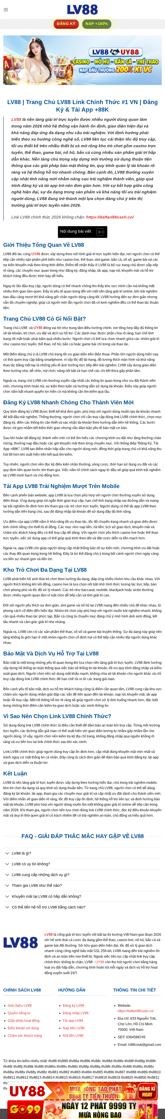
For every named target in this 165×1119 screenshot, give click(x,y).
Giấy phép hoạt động (24, 1020)
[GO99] (82, 1109)
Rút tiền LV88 (73, 1035)
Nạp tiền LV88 (73, 1028)
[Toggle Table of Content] (98, 232)
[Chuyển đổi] (7, 853)
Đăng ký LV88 (73, 1005)
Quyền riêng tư (19, 1013)
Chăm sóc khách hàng (25, 1035)
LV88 (16, 119)
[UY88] (82, 1091)
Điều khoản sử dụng (23, 1028)
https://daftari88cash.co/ (110, 217)
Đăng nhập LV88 (76, 1013)
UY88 (35, 254)
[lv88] (82, 9)
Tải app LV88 (73, 1020)
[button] (5, 9)
